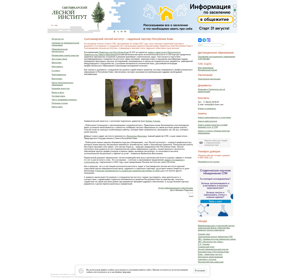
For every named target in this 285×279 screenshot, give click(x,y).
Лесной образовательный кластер (213, 249)
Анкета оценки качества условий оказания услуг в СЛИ (212, 126)
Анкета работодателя (207, 121)
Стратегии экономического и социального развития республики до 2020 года (129, 171)
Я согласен (200, 270)
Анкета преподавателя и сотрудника (214, 117)
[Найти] (224, 45)
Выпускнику (57, 79)
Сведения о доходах (207, 259)
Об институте (58, 39)
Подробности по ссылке (208, 162)
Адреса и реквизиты (207, 108)
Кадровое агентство (61, 88)
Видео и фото (58, 92)
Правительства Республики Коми (114, 52)
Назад (191, 196)
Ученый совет (204, 234)
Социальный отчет (206, 247)
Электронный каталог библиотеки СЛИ (215, 237)
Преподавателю (59, 75)
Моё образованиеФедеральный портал (207, 69)
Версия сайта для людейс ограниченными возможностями (216, 142)
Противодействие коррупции (210, 262)
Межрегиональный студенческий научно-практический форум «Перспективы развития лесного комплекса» (216, 228)
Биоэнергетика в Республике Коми (213, 252)
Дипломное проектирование (210, 257)
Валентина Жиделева (137, 136)
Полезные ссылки (60, 103)
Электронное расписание (209, 79)
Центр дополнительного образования (62, 84)
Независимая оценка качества (65, 55)
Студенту (56, 70)
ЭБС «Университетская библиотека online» (217, 239)
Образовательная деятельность (60, 50)
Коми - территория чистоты (210, 254)
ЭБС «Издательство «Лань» (210, 242)
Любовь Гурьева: (153, 121)
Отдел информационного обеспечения (175, 188)
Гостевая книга (58, 96)
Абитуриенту (57, 66)
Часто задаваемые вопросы (64, 100)
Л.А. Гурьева (203, 244)
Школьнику (57, 62)
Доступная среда (59, 59)
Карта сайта (57, 107)
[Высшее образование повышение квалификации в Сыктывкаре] (89, 16)
